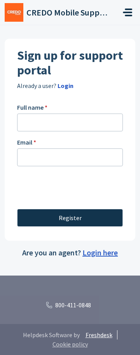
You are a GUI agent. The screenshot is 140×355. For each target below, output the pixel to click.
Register (70, 218)
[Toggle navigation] (127, 12)
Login (65, 86)
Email (26, 142)
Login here (100, 252)
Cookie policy (70, 344)
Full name (32, 107)
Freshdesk (99, 335)
